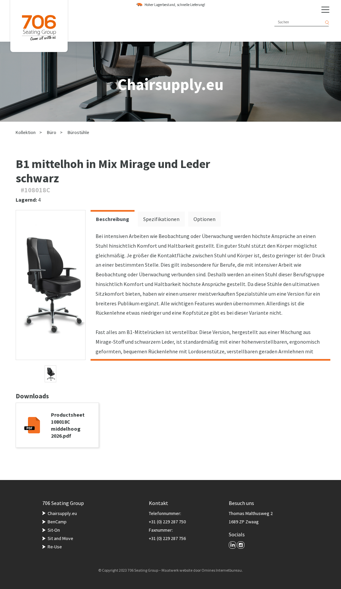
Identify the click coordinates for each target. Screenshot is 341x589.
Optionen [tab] (204, 219)
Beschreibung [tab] (112, 219)
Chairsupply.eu (62, 513)
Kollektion (26, 132)
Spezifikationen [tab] (161, 219)
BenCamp (57, 522)
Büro (51, 132)
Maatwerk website (177, 570)
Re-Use (55, 547)
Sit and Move (60, 538)
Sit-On (54, 530)
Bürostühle (78, 132)
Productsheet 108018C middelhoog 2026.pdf (68, 425)
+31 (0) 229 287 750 (167, 522)
